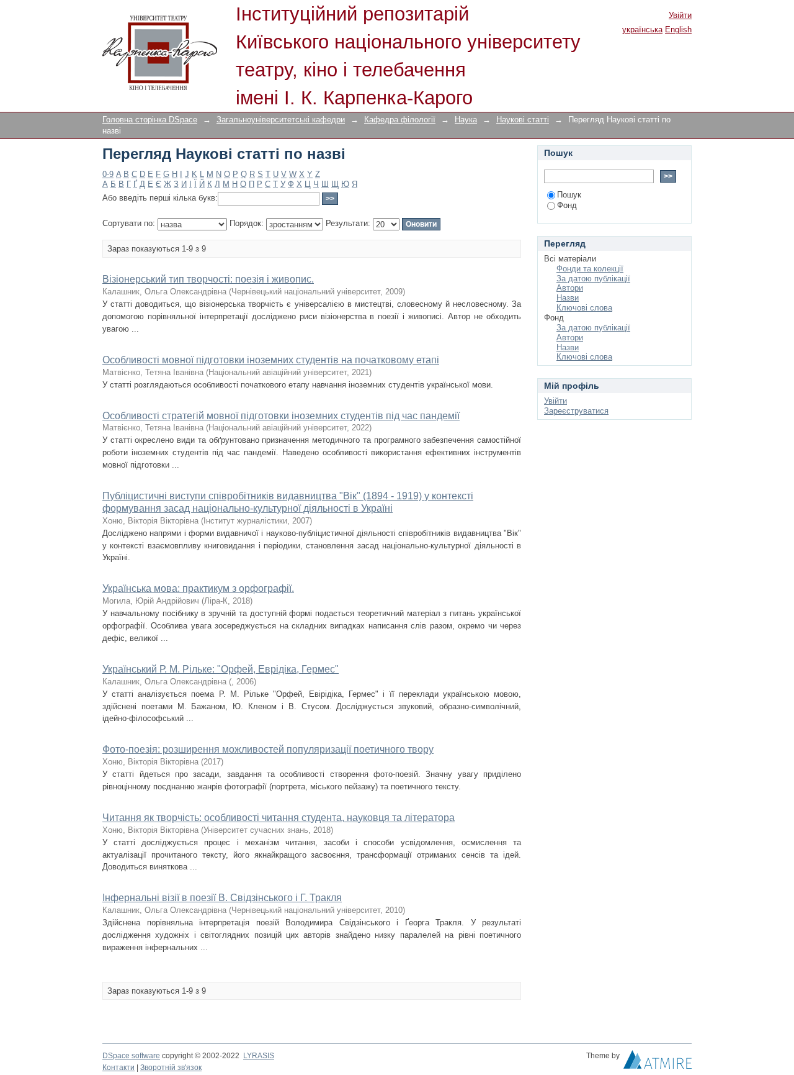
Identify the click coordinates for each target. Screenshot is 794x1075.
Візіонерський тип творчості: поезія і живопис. (208, 279)
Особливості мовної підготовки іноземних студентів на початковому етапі (270, 360)
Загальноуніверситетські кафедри (280, 119)
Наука (466, 119)
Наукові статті (522, 119)
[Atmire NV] (657, 1062)
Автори (569, 288)
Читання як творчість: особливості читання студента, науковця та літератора (278, 817)
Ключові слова (584, 307)
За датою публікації (593, 278)
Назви (567, 297)
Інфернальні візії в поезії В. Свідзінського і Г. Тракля (222, 897)
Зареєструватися (576, 410)
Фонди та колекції (589, 268)
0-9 (108, 174)
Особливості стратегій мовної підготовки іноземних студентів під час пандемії (281, 415)
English (678, 29)
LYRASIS (258, 1055)
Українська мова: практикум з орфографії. (198, 588)
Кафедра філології (399, 119)
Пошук (569, 194)
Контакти (118, 1067)
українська (642, 29)
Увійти (680, 15)
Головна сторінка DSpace (149, 119)
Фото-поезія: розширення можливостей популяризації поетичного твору (268, 749)
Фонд (567, 205)
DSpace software (131, 1055)
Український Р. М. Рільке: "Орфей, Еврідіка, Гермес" (220, 669)
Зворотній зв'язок (171, 1067)
